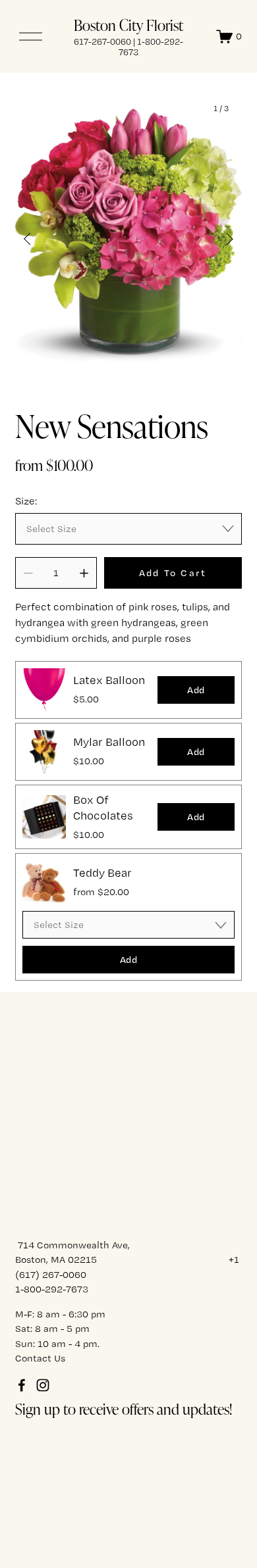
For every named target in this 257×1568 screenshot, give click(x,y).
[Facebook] (21, 1385)
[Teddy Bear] (44, 882)
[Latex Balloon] (44, 690)
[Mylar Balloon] (44, 751)
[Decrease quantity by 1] (28, 573)
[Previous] (35, 238)
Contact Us (40, 1358)
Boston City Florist (128, 25)
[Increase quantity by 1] (84, 573)
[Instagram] (42, 1385)
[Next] (221, 238)
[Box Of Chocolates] (44, 817)
